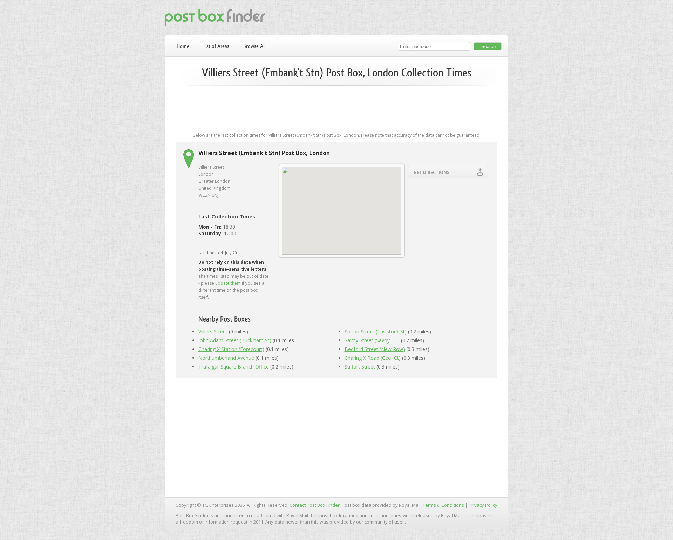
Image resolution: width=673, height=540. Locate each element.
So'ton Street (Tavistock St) (376, 331)
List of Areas (216, 46)
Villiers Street (212, 331)
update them (228, 283)
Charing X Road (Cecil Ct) (373, 358)
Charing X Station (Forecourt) (231, 349)
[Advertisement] (336, 113)
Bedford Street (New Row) (375, 349)
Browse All (254, 46)
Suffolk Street (360, 366)
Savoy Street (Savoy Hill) (372, 340)
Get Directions (431, 172)
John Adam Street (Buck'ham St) (234, 340)
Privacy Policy (483, 505)
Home (183, 46)
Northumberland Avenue (226, 358)
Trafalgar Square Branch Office (233, 366)
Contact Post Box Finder (315, 505)
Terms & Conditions (443, 505)
